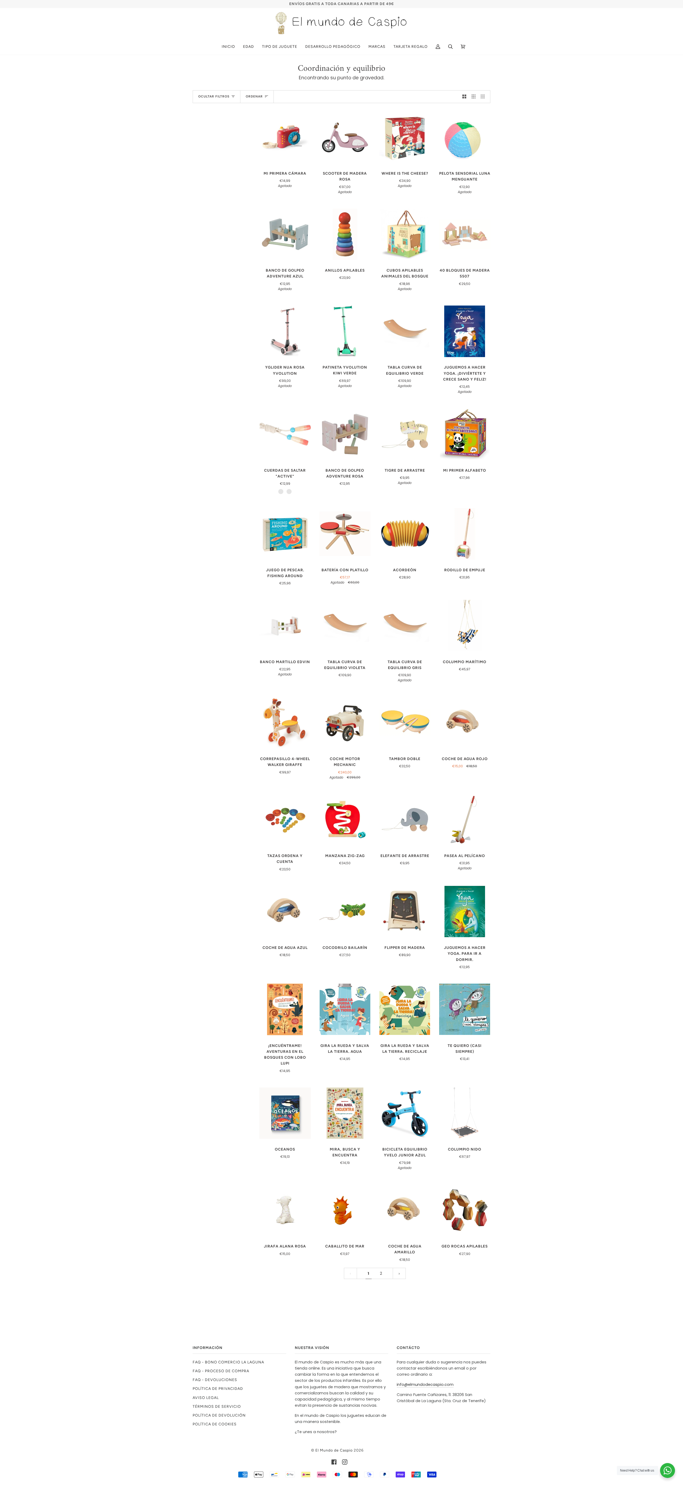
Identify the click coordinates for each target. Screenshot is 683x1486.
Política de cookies (215, 1424)
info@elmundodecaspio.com (425, 1384)
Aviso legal (206, 1397)
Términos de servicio (217, 1406)
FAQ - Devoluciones (215, 1380)
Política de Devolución (219, 1415)
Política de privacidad (218, 1388)
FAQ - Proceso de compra (221, 1371)
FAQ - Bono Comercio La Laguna (228, 1362)
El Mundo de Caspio (334, 1450)
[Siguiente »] (399, 1273)
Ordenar (254, 96)
